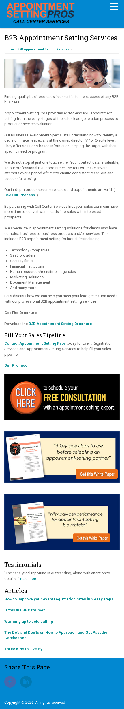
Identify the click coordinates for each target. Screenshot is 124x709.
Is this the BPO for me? (24, 610)
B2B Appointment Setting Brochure (60, 323)
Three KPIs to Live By (23, 649)
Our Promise (15, 365)
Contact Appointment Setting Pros (35, 343)
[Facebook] (10, 681)
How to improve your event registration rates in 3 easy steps (58, 599)
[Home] (40, 12)
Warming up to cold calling (28, 621)
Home (9, 49)
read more (28, 578)
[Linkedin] (26, 681)
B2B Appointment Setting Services (43, 49)
